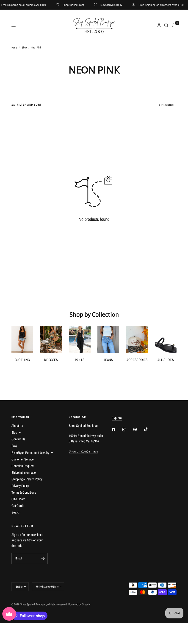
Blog (14, 432)
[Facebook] (117, 430)
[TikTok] (149, 429)
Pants (80, 360)
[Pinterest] (138, 430)
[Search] (166, 25)
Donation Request (22, 465)
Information (20, 416)
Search (15, 512)
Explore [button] (117, 418)
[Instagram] (127, 430)
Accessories (137, 360)
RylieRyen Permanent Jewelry (30, 452)
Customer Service (22, 459)
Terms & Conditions (23, 492)
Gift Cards (17, 505)
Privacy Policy (20, 485)
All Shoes (166, 360)
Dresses (51, 360)
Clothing (22, 360)
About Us (17, 425)
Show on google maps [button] (83, 451)
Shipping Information (24, 472)
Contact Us (18, 439)
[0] (173, 25)
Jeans (108, 360)
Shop (24, 47)
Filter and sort (29, 105)
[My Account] (159, 25)
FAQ (14, 445)
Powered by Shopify (79, 604)
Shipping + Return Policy (26, 479)
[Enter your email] (43, 558)
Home (14, 47)
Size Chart (18, 499)
